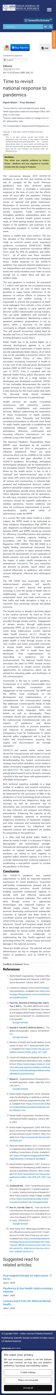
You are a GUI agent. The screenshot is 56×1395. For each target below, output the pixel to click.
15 (24, 773)
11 (35, 634)
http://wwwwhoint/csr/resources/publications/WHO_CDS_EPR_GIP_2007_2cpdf (30, 1177)
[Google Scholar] (20, 1022)
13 (14, 770)
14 (16, 770)
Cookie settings (28, 1372)
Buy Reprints (21, 47)
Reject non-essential (28, 1380)
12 (12, 746)
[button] (49, 9)
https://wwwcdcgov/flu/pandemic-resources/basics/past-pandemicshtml (30, 994)
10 (26, 563)
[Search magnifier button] (50, 26)
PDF (46, 48)
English (9, 60)
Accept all (28, 1388)
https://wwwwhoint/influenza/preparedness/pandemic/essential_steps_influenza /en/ (30, 1107)
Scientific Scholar (22, 1338)
